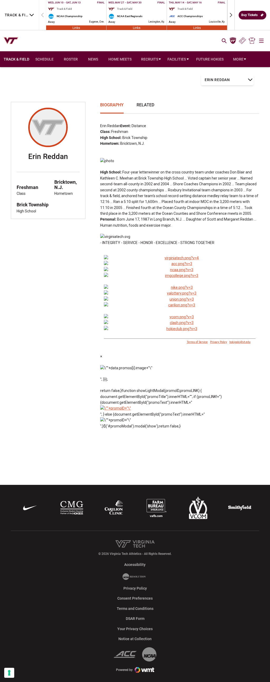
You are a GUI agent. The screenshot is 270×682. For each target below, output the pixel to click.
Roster (71, 59)
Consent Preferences (135, 598)
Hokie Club (233, 41)
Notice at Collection (135, 639)
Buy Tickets (249, 15)
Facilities (176, 59)
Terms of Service (197, 342)
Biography (112, 104)
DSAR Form (135, 618)
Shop (252, 41)
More (238, 59)
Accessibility (135, 564)
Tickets (242, 41)
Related (145, 104)
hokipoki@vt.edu (239, 342)
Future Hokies (210, 59)
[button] (231, 15)
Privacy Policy (218, 342)
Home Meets (120, 59)
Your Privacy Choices (135, 629)
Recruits (149, 59)
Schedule (44, 59)
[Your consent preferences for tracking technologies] (9, 673)
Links (76, 27)
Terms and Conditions (135, 608)
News (93, 59)
